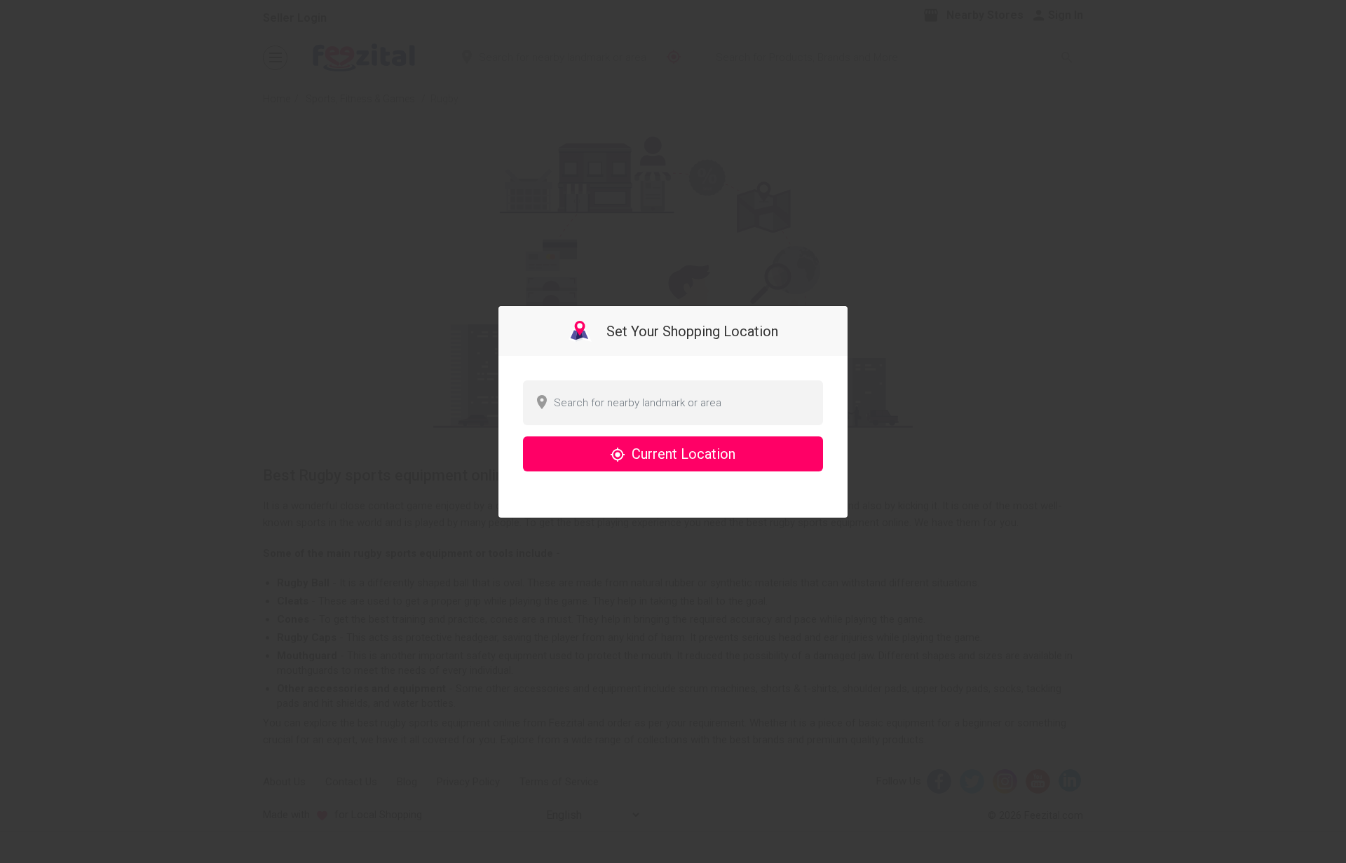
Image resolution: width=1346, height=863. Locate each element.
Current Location (681, 454)
